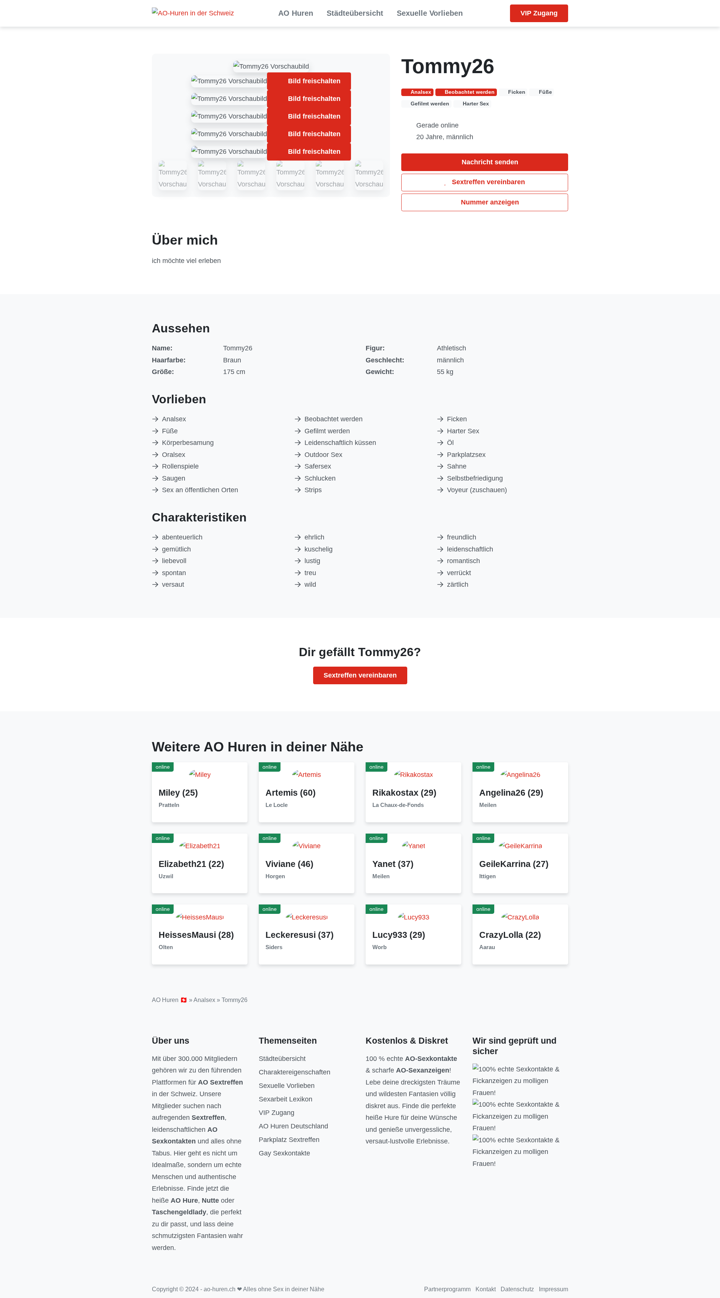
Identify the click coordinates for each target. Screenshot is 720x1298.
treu (310, 573)
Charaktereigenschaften (294, 1072)
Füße (170, 431)
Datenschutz (517, 1289)
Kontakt (486, 1289)
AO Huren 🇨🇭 (170, 1000)
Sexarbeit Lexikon (285, 1099)
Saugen (173, 478)
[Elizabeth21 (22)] (199, 846)
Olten (166, 947)
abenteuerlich (182, 537)
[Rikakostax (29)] (413, 774)
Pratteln (169, 805)
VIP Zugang (539, 13)
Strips (313, 490)
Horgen (275, 876)
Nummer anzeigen (489, 202)
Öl (450, 442)
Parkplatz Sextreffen (289, 1139)
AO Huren (295, 13)
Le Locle (277, 805)
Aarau (487, 947)
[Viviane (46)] (306, 846)
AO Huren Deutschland (293, 1126)
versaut (173, 584)
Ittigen (487, 876)
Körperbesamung (188, 442)
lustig (312, 561)
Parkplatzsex (466, 454)
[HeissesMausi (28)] (200, 917)
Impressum (553, 1289)
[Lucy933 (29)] (413, 917)
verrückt (459, 573)
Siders (274, 947)
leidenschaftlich (470, 549)
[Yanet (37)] (413, 846)
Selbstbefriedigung (475, 478)
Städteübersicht (355, 13)
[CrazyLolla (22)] (520, 917)
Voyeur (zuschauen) (477, 490)
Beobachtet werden (333, 419)
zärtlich (457, 584)
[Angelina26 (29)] (520, 774)
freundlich (461, 537)
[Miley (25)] (200, 774)
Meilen (487, 805)
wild (310, 584)
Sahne (456, 466)
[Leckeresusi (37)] (307, 917)
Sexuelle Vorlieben (430, 13)
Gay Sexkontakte (284, 1153)
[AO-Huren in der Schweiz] (193, 13)
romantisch (463, 561)
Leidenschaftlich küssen (340, 442)
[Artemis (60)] (306, 774)
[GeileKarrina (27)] (520, 846)
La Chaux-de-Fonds (398, 805)
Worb (379, 947)
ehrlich (314, 537)
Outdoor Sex (323, 454)
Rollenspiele (180, 466)
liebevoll (174, 561)
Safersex (317, 466)
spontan (174, 573)
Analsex (174, 419)
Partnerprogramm (447, 1289)
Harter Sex (463, 431)
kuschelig (318, 549)
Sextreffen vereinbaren (487, 182)
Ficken (457, 419)
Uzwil (166, 876)
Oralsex (173, 454)
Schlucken (320, 478)
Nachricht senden (489, 162)
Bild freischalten (313, 81)
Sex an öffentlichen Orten (200, 490)
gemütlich (176, 549)
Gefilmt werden (327, 431)
